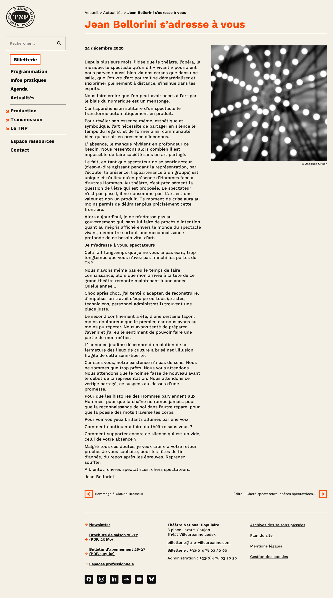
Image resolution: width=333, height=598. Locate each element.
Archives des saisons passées (277, 525)
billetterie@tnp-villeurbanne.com (199, 542)
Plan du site (261, 535)
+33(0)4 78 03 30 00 (208, 550)
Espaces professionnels (111, 564)
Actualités (112, 12)
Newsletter (99, 524)
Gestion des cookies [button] (269, 556)
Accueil (91, 12)
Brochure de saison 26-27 (113, 537)
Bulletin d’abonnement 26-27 (117, 551)
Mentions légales (266, 546)
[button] (21, 110)
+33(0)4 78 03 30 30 (218, 558)
